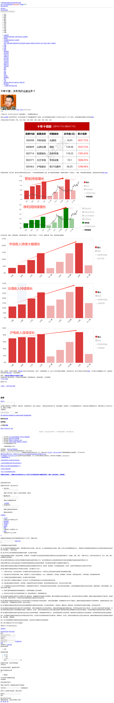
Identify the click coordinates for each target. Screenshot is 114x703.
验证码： (3, 693)
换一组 (2, 701)
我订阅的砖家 (4, 415)
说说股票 (6, 40)
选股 (21, 375)
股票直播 (6, 36)
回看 (10, 36)
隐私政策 (27, 437)
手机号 (2, 638)
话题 (5, 45)
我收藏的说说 (12, 415)
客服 (5, 527)
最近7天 (3, 428)
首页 (5, 43)
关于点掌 (11, 437)
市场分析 (7, 375)
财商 (5, 49)
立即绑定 (3, 515)
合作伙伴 (22, 437)
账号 (2, 633)
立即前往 (3, 628)
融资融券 (6, 77)
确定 (16, 541)
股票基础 (6, 51)
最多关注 (11, 82)
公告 (21, 440)
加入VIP (3, 4)
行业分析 (6, 61)
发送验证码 (18, 641)
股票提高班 (16, 43)
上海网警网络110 (5, 457)
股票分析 (12, 375)
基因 (92, 117)
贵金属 (5, 76)
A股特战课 (9, 43)
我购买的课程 (20, 415)
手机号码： (4, 688)
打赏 (3, 379)
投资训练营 (22, 43)
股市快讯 (19, 36)
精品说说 (11, 40)
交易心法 (6, 54)
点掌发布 (24, 441)
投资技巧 (17, 375)
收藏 (6, 379)
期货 (5, 69)
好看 (5, 46)
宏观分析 (6, 63)
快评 (5, 48)
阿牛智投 (6, 84)
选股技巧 (6, 56)
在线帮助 (25, 36)
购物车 (5, 526)
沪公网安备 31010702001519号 (9, 455)
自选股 (5, 524)
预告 (13, 36)
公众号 (5, 518)
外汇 (5, 71)
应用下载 (11, 438)
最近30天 (7, 428)
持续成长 (20, 371)
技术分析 (6, 58)
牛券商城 (53, 43)
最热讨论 (16, 82)
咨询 (5, 531)
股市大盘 (9, 449)
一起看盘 (6, 85)
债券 (5, 67)
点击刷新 (6, 503)
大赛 (5, 80)
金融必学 (28, 43)
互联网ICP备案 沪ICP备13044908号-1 (11, 452)
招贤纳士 (19, 441)
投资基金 (6, 66)
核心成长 (105, 172)
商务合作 (16, 440)
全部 (12, 428)
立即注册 (9, 644)
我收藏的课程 (27, 415)
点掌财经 (6, 35)
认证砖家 (16, 40)
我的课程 (6, 521)
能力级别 (6, 53)
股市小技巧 (41, 43)
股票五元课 (34, 43)
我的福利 (6, 523)
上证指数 (5, 117)
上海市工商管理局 (6, 468)
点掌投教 (16, 438)
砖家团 (5, 38)
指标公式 (6, 64)
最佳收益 (6, 82)
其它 (5, 79)
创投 (5, 74)
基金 (16, 85)
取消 (19, 541)
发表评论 (3, 409)
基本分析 (6, 59)
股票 (10, 85)
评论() (2, 401)
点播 (16, 36)
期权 (5, 72)
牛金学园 (6, 41)
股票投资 (14, 449)
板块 (13, 85)
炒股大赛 (22, 82)
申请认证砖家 (12, 441)
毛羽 (19, 109)
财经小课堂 (47, 43)
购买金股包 (16, 4)
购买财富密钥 (9, 4)
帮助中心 (11, 440)
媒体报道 (16, 437)
